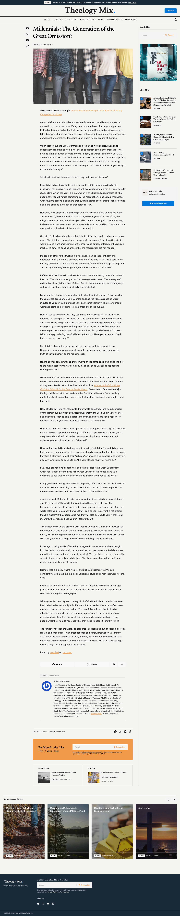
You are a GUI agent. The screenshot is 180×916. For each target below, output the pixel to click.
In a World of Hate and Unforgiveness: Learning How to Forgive (163, 172)
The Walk (47, 2)
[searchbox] (152, 35)
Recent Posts (54, 676)
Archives (36, 44)
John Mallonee (62, 681)
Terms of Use (100, 754)
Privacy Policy (88, 754)
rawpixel (54, 652)
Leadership (157, 125)
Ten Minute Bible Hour (109, 777)
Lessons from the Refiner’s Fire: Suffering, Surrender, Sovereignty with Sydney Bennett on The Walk (89, 2)
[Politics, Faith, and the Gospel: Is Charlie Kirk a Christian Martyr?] (145, 139)
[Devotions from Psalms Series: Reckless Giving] (112, 831)
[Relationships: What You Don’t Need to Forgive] (58, 775)
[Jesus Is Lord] (156, 831)
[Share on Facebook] (27, 28)
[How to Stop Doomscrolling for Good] (145, 157)
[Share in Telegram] (27, 40)
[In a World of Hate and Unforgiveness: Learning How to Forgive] (145, 175)
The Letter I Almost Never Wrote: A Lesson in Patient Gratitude (164, 119)
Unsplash (67, 652)
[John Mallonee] (47, 686)
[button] (175, 20)
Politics (157, 143)
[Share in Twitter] (27, 34)
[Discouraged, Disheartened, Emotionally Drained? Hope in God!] (68, 831)
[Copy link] (27, 46)
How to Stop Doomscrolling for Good (163, 154)
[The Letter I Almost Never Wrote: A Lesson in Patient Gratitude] (145, 122)
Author (43, 676)
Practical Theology (160, 178)
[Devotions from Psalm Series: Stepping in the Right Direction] (24, 831)
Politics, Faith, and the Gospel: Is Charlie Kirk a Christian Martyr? (163, 137)
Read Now (132, 2)
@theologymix (155, 191)
